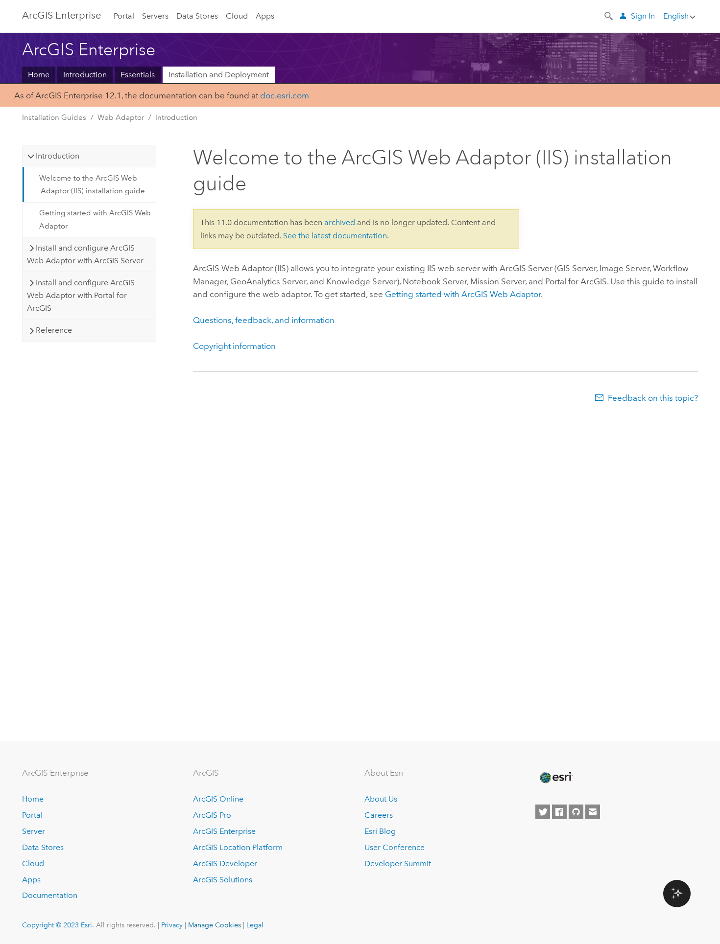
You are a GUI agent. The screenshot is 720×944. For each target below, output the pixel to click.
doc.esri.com (284, 95)
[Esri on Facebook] (559, 812)
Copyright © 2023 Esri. (58, 925)
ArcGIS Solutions (222, 879)
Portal (124, 16)
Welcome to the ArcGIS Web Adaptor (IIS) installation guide (92, 184)
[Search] (609, 15)
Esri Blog (380, 831)
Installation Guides (54, 117)
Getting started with (463, 294)
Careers (378, 815)
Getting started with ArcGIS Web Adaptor (95, 219)
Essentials (137, 74)
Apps (265, 16)
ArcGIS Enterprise (61, 15)
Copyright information (234, 346)
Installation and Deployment (218, 74)
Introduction (85, 74)
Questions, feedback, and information (264, 320)
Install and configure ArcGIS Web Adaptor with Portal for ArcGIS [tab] (81, 295)
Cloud (237, 16)
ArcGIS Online (218, 799)
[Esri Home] (555, 777)
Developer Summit (397, 863)
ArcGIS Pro (212, 815)
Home (38, 74)
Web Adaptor (120, 117)
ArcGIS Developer (225, 863)
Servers (155, 16)
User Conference (394, 847)
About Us (380, 799)
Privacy (172, 925)
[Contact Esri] (592, 812)
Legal (255, 925)
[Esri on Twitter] (542, 812)
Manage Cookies (214, 925)
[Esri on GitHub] (576, 812)
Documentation (49, 895)
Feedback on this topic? (653, 398)
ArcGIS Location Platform (238, 847)
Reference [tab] (54, 330)
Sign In (643, 16)
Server (33, 831)
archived (339, 222)
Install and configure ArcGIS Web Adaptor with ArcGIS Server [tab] (85, 254)
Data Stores (197, 16)
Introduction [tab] (57, 156)
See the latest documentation (335, 235)
